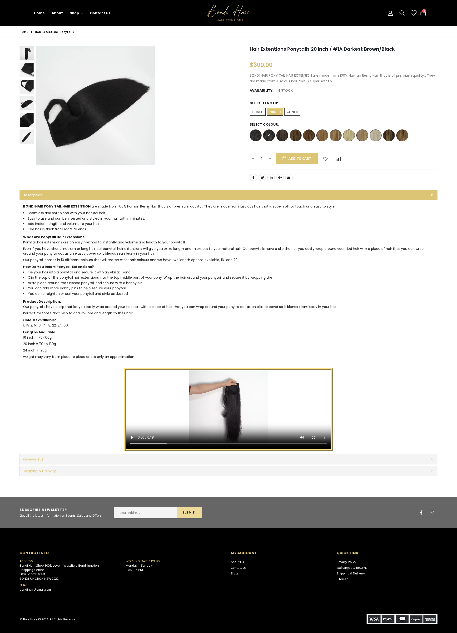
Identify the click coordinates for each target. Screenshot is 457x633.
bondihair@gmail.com (35, 589)
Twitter (262, 177)
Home (24, 32)
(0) (33, 459)
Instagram (432, 512)
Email (289, 177)
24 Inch (292, 112)
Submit (189, 512)
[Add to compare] (338, 158)
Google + (280, 177)
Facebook (253, 177)
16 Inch (257, 112)
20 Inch (275, 112)
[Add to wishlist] (325, 158)
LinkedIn (271, 177)
